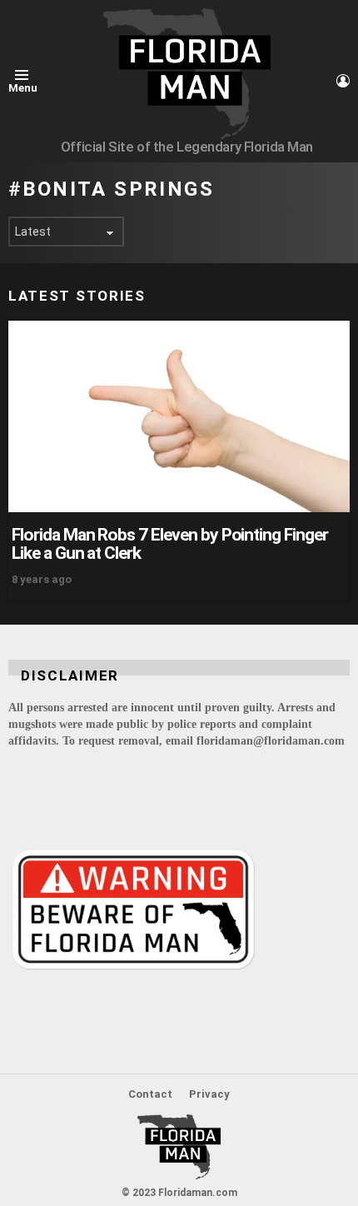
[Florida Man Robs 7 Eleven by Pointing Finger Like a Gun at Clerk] (179, 416)
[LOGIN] (343, 80)
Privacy (209, 1094)
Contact (150, 1094)
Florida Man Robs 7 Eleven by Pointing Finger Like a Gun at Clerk (170, 544)
